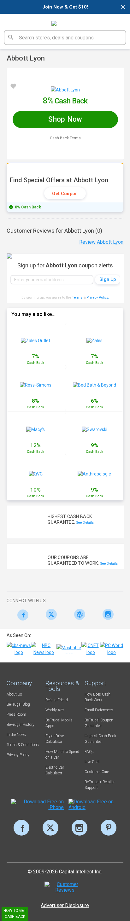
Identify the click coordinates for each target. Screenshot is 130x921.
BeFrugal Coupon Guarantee (99, 723)
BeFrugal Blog (18, 704)
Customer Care (97, 772)
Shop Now (65, 119)
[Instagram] (106, 614)
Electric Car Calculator (54, 770)
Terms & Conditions (23, 745)
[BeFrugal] (64, 21)
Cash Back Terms (65, 138)
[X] (50, 828)
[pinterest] (108, 828)
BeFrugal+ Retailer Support (100, 785)
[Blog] (78, 614)
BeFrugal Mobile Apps (58, 723)
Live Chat (92, 762)
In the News (16, 734)
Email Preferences (99, 710)
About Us (14, 694)
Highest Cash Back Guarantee (100, 739)
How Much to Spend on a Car (62, 754)
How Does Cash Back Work (97, 697)
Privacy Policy (97, 297)
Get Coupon (65, 193)
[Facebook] (21, 615)
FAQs (89, 751)
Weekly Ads (54, 710)
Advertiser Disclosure (65, 905)
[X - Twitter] (49, 614)
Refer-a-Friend (56, 700)
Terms (77, 297)
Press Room (16, 714)
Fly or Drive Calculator (54, 739)
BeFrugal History (20, 724)
